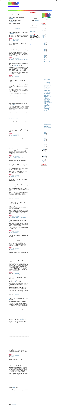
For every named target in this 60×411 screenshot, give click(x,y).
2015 (43, 29)
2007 (43, 160)
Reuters (14, 104)
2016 (43, 28)
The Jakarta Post (16, 65)
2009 (43, 36)
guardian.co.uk (15, 240)
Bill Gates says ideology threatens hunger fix (17, 337)
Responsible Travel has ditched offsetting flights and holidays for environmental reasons (18, 253)
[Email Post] (20, 216)
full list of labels (15, 9)
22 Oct (45, 51)
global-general (18, 217)
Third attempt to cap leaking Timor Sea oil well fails (18, 32)
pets (13, 176)
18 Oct (45, 56)
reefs (13, 118)
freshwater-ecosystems (22, 59)
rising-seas (24, 217)
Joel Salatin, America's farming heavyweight (17, 318)
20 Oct (45, 54)
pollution (16, 199)
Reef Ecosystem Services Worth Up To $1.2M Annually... (47, 64)
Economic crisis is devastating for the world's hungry (18, 298)
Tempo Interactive (11, 204)
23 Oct (45, 50)
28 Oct (45, 44)
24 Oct (45, 49)
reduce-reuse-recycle (20, 295)
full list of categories (33, 31)
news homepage (10, 9)
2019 (43, 24)
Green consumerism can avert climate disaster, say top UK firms (18, 236)
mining (14, 199)
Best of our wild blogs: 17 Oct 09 (15, 12)
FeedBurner (37, 20)
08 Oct (45, 138)
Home (19, 402)
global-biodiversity (16, 157)
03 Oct (45, 144)
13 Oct (45, 132)
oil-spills (16, 40)
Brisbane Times (12, 33)
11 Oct (45, 134)
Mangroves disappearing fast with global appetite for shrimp (18, 64)
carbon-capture (13, 59)
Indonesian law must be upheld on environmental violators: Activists (18, 180)
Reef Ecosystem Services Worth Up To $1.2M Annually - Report (17, 44)
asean (11, 232)
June (44, 151)
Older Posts (27, 402)
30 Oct (45, 42)
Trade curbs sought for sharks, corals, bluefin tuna (18, 103)
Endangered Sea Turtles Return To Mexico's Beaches (17, 81)
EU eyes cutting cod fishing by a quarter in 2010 (18, 121)
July (43, 150)
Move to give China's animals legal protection (17, 160)
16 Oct (45, 128)
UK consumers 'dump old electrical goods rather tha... (47, 93)
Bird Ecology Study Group (13, 24)
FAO (9, 299)
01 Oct (45, 146)
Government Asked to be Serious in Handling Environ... (47, 83)
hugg (31, 41)
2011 (43, 34)
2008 (43, 159)
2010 (43, 35)
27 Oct (45, 45)
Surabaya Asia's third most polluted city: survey (17, 220)
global (12, 40)
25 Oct (45, 48)
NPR (14, 82)
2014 (43, 30)
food (11, 356)
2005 (43, 161)
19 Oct (45, 55)
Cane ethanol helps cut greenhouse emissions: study (18, 386)
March (44, 155)
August (44, 149)
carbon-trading (13, 274)
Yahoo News (21, 319)
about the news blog (20, 9)
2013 (43, 31)
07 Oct (45, 139)
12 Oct (45, 133)
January (44, 157)
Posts (32, 25)
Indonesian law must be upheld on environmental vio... (47, 80)
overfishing (10, 118)
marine (14, 40)
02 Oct (45, 145)
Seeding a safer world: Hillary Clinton (15, 359)
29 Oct (45, 43)
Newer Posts (10, 402)
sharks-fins (16, 118)
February (44, 156)
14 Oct (45, 131)
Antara (9, 221)
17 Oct (45, 57)
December (44, 37)
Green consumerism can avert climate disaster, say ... (48, 88)
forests (17, 59)
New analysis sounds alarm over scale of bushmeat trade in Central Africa (18, 139)
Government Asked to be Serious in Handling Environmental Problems (17, 203)
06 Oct (45, 140)
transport (23, 274)
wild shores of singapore (13, 21)
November (44, 38)
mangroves (14, 77)
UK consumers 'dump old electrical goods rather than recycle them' (18, 278)
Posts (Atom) (14, 404)
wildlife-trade (21, 157)
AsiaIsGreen (11, 15)
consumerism (13, 249)
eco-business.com (32, 35)
